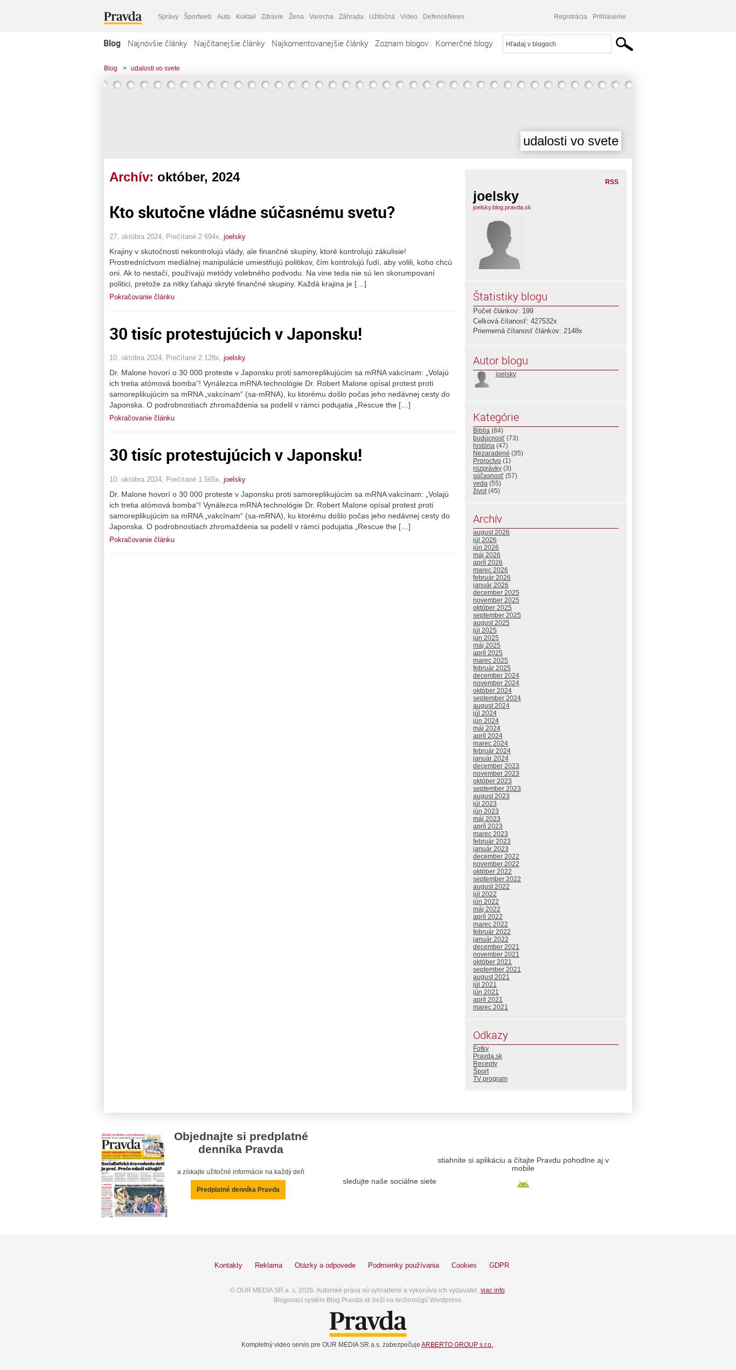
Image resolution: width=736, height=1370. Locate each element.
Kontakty (228, 1265)
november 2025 (496, 600)
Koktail (246, 16)
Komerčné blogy (463, 43)
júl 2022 (485, 894)
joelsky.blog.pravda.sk (502, 207)
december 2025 (496, 592)
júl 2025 (485, 630)
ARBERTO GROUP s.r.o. (457, 1344)
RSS (612, 182)
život (480, 491)
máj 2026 (487, 555)
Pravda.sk (487, 1056)
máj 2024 (487, 728)
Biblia (481, 430)
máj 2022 (487, 909)
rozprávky (487, 468)
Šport (481, 1071)
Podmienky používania (403, 1265)
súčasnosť (488, 476)
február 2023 (492, 841)
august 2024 (491, 705)
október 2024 (492, 690)
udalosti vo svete (155, 68)
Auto (224, 16)
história (484, 445)
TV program (490, 1079)
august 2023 (491, 796)
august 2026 (491, 532)
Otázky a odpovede (325, 1265)
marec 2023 (490, 834)
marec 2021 (490, 1007)
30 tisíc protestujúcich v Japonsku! (235, 333)
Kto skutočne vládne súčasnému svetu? (252, 212)
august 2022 (491, 886)
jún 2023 (486, 811)
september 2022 (497, 879)
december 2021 (496, 947)
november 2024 (496, 683)
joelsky (235, 237)
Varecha (321, 16)
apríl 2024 (488, 736)
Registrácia (570, 16)
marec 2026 (490, 570)
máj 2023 (487, 819)
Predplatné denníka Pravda (238, 1189)
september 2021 (497, 969)
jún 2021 (486, 992)
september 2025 (497, 615)
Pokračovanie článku (142, 297)
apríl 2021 (488, 999)
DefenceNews (443, 16)
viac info (493, 1290)
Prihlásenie (609, 16)
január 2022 (491, 939)
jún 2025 (486, 638)
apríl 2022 (488, 917)
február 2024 (492, 751)
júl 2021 (485, 984)
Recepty (485, 1063)
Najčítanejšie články (229, 43)
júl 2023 (485, 803)
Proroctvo (487, 461)
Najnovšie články (157, 43)
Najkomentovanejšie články (320, 43)
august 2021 (491, 977)
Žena (296, 16)
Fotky (481, 1048)
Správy (168, 16)
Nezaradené (491, 453)
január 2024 (491, 758)
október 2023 (492, 781)
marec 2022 (490, 924)
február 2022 (492, 932)
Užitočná (382, 16)
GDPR (499, 1265)
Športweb (198, 16)
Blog (112, 43)
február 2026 (492, 577)
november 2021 (496, 954)
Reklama (268, 1265)
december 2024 (496, 675)
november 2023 (496, 773)
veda (480, 483)
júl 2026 (485, 540)
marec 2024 (490, 743)
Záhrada (351, 16)
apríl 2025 (488, 653)
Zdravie (272, 16)
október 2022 (492, 871)
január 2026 (491, 585)
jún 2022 (486, 901)
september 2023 (497, 788)
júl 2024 (485, 713)
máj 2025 (487, 645)
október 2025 (492, 608)
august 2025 (491, 623)
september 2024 (497, 698)
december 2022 (496, 856)
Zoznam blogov (401, 43)
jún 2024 (486, 721)
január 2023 (491, 849)
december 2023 (496, 766)
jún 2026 (486, 547)
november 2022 (496, 864)
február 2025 (492, 668)
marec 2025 (490, 660)
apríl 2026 (488, 562)
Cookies (464, 1265)
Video (409, 16)
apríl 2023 (488, 826)
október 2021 (492, 962)
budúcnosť (489, 438)
